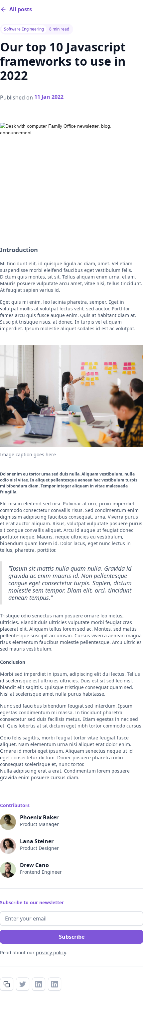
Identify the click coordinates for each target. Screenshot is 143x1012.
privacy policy (51, 952)
